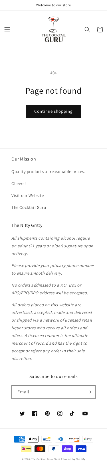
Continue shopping (53, 111)
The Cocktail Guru (28, 207)
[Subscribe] (89, 392)
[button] (7, 29)
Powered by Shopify (73, 458)
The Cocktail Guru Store (45, 458)
